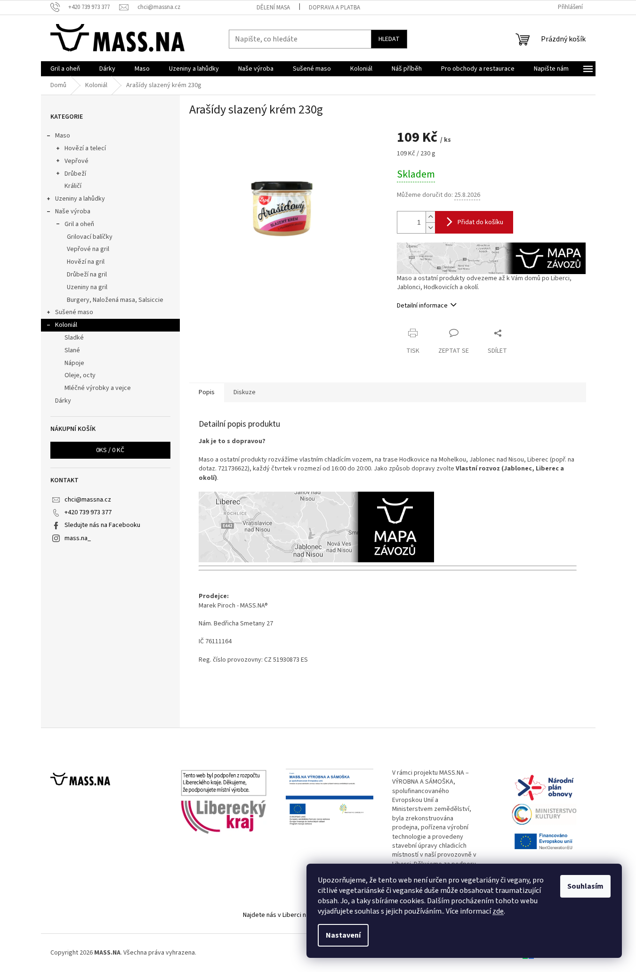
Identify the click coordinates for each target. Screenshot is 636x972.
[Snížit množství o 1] (430, 227)
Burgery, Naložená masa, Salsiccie (115, 300)
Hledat (389, 39)
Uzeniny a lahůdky (80, 198)
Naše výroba (72, 211)
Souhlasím (585, 886)
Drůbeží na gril (87, 274)
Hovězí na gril (86, 262)
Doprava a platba (334, 7)
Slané (72, 350)
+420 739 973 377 (88, 512)
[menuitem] (65, 68)
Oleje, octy (80, 375)
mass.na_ (77, 538)
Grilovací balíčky (90, 237)
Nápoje (74, 363)
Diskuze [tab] (244, 392)
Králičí (72, 186)
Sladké (74, 337)
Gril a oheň (79, 224)
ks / (110, 450)
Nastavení (343, 935)
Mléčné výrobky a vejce (97, 388)
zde (498, 911)
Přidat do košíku (480, 222)
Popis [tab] (207, 392)
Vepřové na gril (88, 249)
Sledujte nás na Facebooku (102, 525)
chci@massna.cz (87, 499)
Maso (62, 135)
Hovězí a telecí (85, 148)
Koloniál (66, 325)
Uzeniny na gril (87, 287)
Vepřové (76, 161)
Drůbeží (75, 173)
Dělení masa (273, 7)
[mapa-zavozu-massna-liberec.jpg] (491, 258)
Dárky (63, 400)
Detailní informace (422, 305)
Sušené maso (74, 312)
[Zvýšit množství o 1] (430, 216)
